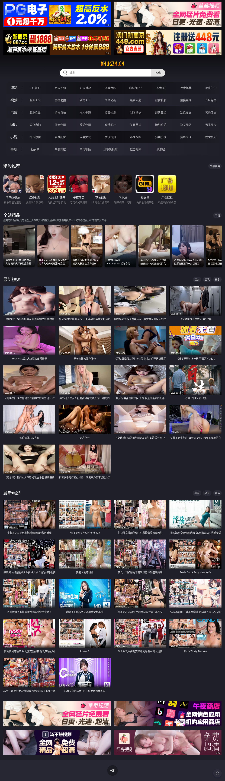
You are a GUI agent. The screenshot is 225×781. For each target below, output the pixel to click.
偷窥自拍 (35, 125)
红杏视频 (135, 149)
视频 (13, 100)
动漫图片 (110, 125)
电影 (13, 112)
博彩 (13, 87)
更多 (217, 279)
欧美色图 (85, 125)
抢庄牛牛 (210, 88)
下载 (217, 215)
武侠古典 (110, 137)
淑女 (207, 493)
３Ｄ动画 (110, 100)
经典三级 (160, 112)
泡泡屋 (160, 149)
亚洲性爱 (35, 112)
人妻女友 (85, 137)
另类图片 (210, 125)
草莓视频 (85, 149)
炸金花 (160, 88)
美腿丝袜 (135, 125)
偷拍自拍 (60, 112)
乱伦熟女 (185, 112)
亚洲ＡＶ (35, 100)
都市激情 (35, 137)
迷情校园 (135, 137)
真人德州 (60, 88)
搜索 (158, 73)
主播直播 (185, 100)
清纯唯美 (160, 125)
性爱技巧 (210, 137)
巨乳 (207, 279)
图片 (13, 124)
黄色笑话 (185, 137)
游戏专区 (110, 88)
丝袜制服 (160, 100)
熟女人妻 (135, 100)
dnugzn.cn (112, 63)
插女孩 (35, 149)
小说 (13, 137)
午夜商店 (60, 149)
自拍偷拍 (60, 100)
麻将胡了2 (135, 88)
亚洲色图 (60, 125)
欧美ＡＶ (85, 100)
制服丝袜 (135, 112)
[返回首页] (217, 773)
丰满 (197, 493)
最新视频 (11, 279)
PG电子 (35, 88)
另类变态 (210, 112)
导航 (13, 149)
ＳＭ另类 (210, 100)
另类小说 (160, 137)
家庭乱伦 (60, 137)
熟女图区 (185, 125)
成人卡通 (85, 112)
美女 (197, 279)
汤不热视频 (110, 149)
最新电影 (11, 493)
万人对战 (85, 88)
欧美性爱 (110, 112)
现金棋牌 (185, 88)
